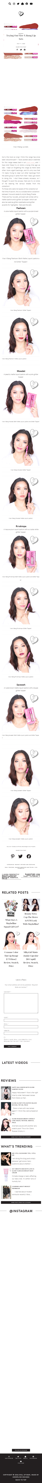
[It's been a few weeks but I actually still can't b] (21, 1417)
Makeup (21, 33)
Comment (7, 992)
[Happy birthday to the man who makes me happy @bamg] (21, 1276)
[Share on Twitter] (21, 49)
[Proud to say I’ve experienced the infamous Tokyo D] (21, 1440)
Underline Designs (21, 1477)
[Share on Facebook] (24, 49)
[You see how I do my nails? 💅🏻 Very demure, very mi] (21, 1393)
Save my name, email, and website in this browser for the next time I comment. (18, 1040)
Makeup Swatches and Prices (24, 867)
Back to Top (21, 1480)
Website (6, 1030)
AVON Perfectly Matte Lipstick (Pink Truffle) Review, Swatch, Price (10, 877)
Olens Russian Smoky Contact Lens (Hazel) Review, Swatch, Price (23, 1120)
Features (11, 867)
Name (6, 1017)
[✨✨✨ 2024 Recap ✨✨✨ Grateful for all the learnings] (21, 1323)
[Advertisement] (21, 83)
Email (6, 1024)
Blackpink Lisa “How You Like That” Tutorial (31, 875)
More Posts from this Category (21, 1137)
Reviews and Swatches (28, 864)
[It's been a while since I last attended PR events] (21, 1299)
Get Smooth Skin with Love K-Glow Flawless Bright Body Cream (23, 1171)
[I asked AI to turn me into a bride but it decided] (21, 1346)
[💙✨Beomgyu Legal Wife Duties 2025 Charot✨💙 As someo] (21, 1229)
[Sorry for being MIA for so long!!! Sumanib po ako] (21, 1370)
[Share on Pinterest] (17, 49)
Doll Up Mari (24, 1475)
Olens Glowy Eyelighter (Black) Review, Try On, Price (24, 1104)
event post (30, 162)
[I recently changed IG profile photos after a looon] (21, 1252)
